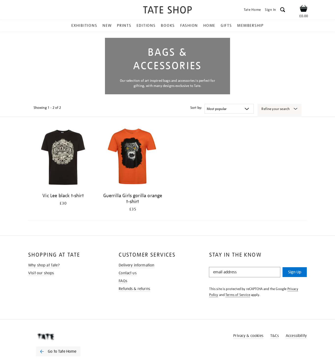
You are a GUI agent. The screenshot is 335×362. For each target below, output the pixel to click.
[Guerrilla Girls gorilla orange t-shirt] (133, 158)
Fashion (189, 25)
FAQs (123, 280)
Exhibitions (84, 25)
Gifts (226, 25)
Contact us (128, 273)
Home (209, 25)
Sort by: (196, 107)
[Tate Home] (67, 337)
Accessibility (296, 335)
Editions (146, 25)
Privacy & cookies (248, 335)
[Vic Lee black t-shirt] (63, 158)
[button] (282, 10)
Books (168, 25)
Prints (124, 25)
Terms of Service (237, 294)
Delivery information (136, 265)
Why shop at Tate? (44, 265)
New (107, 25)
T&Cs (274, 335)
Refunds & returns (134, 288)
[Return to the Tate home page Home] (167, 10)
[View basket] (304, 9)
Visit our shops (41, 273)
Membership (250, 25)
